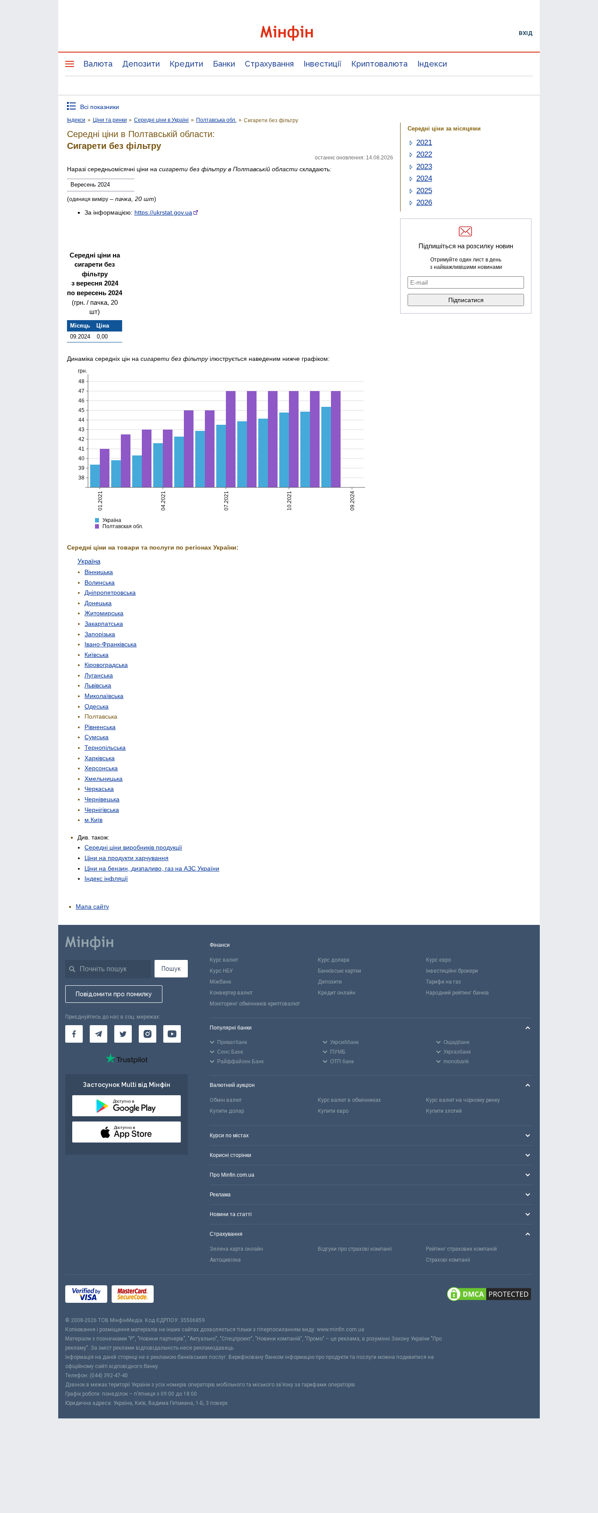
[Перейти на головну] (299, 33)
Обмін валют (226, 1100)
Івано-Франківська (110, 644)
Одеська (96, 706)
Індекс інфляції (106, 878)
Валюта (98, 63)
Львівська (97, 685)
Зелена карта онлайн (236, 1249)
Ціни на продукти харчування (126, 857)
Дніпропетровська (110, 592)
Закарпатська (103, 623)
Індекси (432, 63)
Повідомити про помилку (114, 994)
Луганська (98, 675)
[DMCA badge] (489, 1295)
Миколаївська (103, 695)
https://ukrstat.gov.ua (163, 212)
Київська (96, 654)
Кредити (186, 63)
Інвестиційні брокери (452, 971)
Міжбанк (220, 982)
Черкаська (99, 788)
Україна (88, 561)
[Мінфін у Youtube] (172, 1034)
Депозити (141, 63)
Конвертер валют (231, 993)
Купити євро (333, 1111)
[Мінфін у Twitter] (123, 1034)
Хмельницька (103, 778)
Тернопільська (105, 747)
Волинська (99, 582)
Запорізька (99, 634)
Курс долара (333, 960)
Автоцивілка (225, 1260)
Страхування (269, 63)
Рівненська (100, 726)
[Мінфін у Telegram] (98, 1034)
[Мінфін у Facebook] (74, 1034)
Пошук (171, 968)
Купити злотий (444, 1111)
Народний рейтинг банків (457, 993)
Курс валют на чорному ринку (463, 1100)
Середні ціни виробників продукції (133, 847)
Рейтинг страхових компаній (461, 1249)
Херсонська (101, 768)
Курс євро (438, 960)
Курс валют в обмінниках (349, 1100)
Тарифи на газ (443, 982)
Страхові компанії (448, 1260)
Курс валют (224, 960)
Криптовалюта (379, 63)
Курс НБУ (221, 971)
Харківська (99, 758)
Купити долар (227, 1111)
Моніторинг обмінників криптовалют (255, 1004)
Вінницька (98, 571)
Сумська (96, 737)
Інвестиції (322, 63)
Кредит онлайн (336, 993)
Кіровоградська (106, 664)
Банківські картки (339, 971)
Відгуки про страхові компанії (355, 1249)
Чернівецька (102, 799)
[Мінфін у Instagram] (147, 1034)
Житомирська (103, 613)
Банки (224, 63)
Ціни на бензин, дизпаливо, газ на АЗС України (151, 868)
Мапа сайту (92, 906)
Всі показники (99, 106)
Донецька (98, 603)
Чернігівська (101, 809)
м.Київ (93, 819)
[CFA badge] (177, 1295)
